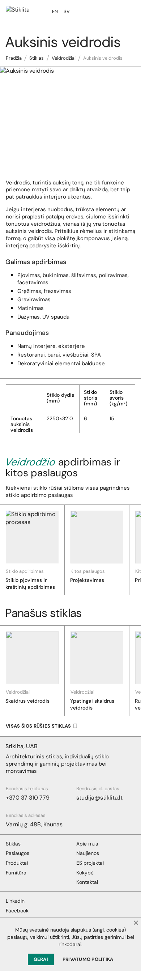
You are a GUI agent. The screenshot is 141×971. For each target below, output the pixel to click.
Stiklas (36, 58)
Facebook (17, 910)
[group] (32, 550)
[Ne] (135, 922)
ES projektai (90, 863)
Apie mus (87, 843)
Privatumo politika (88, 959)
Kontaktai (87, 882)
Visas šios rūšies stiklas (38, 726)
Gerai (41, 959)
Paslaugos (17, 853)
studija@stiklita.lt (99, 797)
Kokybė (85, 872)
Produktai (17, 863)
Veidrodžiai (64, 58)
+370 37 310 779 (28, 797)
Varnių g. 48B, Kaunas (34, 824)
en (55, 11)
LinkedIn (15, 901)
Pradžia (14, 58)
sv (67, 11)
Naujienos (87, 853)
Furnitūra (16, 872)
